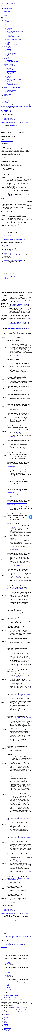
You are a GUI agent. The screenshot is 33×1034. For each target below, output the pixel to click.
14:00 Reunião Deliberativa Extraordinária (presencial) (19, 304)
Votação (17, 728)
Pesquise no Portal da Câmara (8, 105)
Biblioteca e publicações (12, 51)
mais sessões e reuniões (6, 990)
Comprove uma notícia (12, 86)
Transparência (10, 88)
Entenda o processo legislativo (14, 75)
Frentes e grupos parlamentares (14, 62)
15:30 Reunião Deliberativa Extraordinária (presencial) (19, 323)
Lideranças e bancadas (12, 61)
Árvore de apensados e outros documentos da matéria (13, 239)
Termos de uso (7, 1029)
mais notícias (4, 947)
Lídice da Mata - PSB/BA (7, 141)
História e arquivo (11, 56)
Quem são (9, 60)
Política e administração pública (14, 39)
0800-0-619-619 (16, 1007)
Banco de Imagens (11, 83)
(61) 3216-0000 (21, 1009)
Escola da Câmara (11, 53)
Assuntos (6, 27)
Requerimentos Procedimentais (11, 277)
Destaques (6, 278)
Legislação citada (8, 253)
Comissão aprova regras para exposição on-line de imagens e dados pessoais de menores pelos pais (18, 937)
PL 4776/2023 (6, 111)
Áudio (8, 960)
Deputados (6, 58)
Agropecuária (10, 28)
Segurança (9, 43)
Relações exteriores (11, 40)
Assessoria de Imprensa (12, 84)
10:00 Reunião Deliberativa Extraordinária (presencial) (19, 838)
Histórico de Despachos (9, 250)
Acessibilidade (7, 9)
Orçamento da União (12, 72)
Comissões (9, 68)
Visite (8, 57)
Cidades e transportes (12, 29)
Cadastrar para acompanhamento (9, 122)
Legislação (9, 73)
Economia (9, 35)
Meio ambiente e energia (13, 38)
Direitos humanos (11, 34)
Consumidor (10, 32)
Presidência (9, 50)
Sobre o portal (7, 1028)
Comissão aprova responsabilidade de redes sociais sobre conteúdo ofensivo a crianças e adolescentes (17, 943)
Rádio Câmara (10, 80)
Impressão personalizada (10, 119)
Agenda (9, 47)
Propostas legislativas (12, 65)
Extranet (6, 1032)
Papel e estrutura (11, 54)
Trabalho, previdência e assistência (15, 45)
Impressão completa (8, 118)
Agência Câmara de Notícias (14, 79)
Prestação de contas (11, 90)
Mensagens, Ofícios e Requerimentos (13, 260)
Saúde (8, 42)
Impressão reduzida (8, 117)
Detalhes (9, 963)
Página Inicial (4, 106)
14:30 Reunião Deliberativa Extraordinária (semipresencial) (19, 695)
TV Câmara (10, 82)
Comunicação (7, 77)
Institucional (7, 46)
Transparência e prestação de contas (12, 87)
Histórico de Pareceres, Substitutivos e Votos (14, 254)
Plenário (9, 66)
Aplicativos (6, 1030)
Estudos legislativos (11, 71)
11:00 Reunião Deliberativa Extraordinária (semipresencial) (19, 718)
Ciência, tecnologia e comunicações (15, 31)
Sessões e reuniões (11, 69)
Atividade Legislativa (9, 64)
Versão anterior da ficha (23, 122)
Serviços (9, 49)
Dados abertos (10, 91)
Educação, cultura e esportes (13, 36)
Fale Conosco (7, 11)
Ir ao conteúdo (7, 2)
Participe (9, 76)
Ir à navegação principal (9, 3)
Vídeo (8, 962)
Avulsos (6, 245)
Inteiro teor (13, 125)
